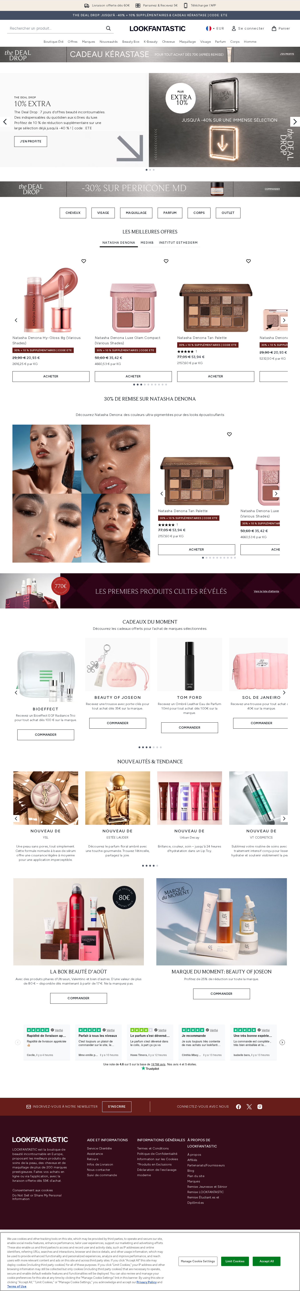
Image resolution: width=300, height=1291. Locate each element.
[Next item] (284, 320)
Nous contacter (98, 1170)
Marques (193, 1181)
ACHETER (50, 376)
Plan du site (195, 1176)
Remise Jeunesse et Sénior (207, 1187)
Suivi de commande (102, 1175)
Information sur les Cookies (157, 1159)
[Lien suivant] (284, 692)
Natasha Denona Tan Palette (202, 338)
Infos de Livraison (100, 1164)
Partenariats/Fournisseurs (206, 1165)
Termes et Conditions (153, 1148)
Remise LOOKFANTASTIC (205, 1192)
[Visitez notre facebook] (238, 1106)
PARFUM (170, 213)
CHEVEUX (73, 213)
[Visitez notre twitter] (249, 1106)
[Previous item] (16, 320)
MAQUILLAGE (136, 213)
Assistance (95, 1154)
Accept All (267, 1261)
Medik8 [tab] (147, 243)
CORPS (199, 213)
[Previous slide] (5, 122)
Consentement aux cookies (32, 1190)
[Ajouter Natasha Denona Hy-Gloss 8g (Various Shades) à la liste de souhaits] (83, 261)
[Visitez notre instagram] (259, 1106)
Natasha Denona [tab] (118, 243)
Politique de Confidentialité (157, 1154)
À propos (194, 1155)
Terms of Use (16, 1286)
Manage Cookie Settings (198, 1261)
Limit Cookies (235, 1261)
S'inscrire (117, 1107)
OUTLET (228, 213)
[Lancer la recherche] (108, 28)
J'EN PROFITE (30, 141)
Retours (92, 1159)
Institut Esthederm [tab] (178, 243)
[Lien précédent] (16, 692)
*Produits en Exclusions (154, 1164)
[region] (150, 1261)
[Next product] (276, 493)
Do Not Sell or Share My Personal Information (37, 1197)
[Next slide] (295, 122)
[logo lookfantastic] (157, 28)
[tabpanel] (150, 320)
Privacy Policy (147, 1282)
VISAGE (103, 213)
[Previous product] (161, 493)
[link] (247, 28)
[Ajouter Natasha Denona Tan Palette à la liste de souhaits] (248, 261)
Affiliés (192, 1160)
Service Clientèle (99, 1148)
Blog (190, 1171)
